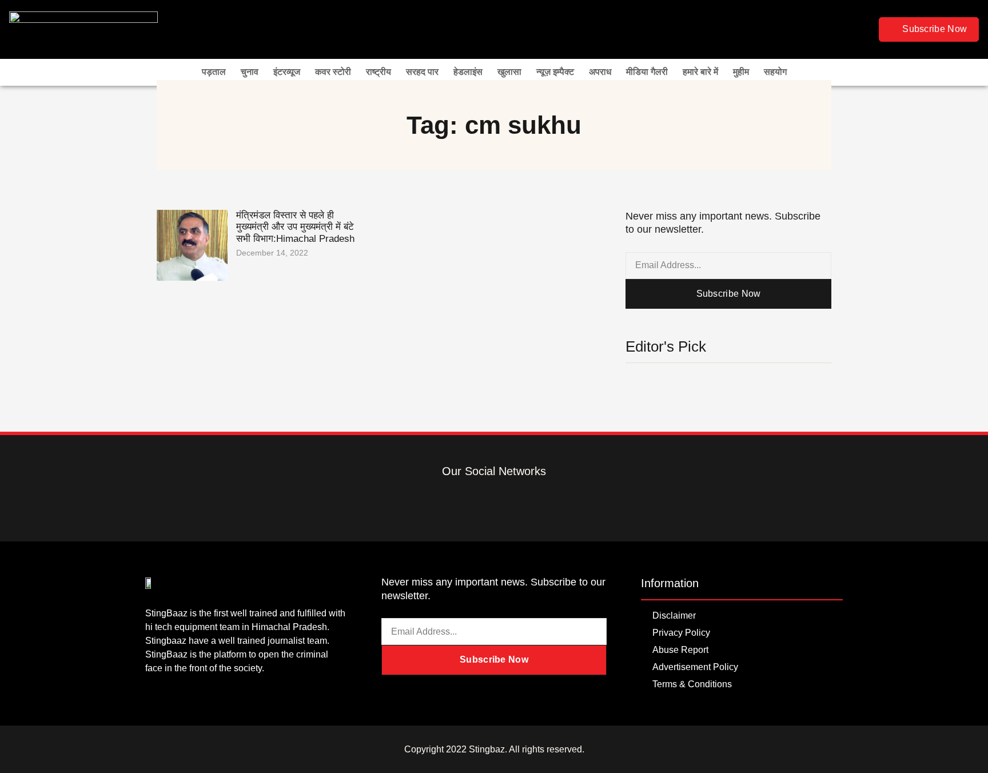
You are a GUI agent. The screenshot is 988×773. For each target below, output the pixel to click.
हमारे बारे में (700, 72)
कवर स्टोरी (333, 72)
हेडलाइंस (468, 72)
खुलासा (509, 72)
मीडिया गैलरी (647, 72)
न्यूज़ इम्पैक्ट (555, 72)
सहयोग (775, 72)
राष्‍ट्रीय (378, 72)
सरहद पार (422, 72)
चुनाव (249, 72)
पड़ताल (214, 72)
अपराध (600, 72)
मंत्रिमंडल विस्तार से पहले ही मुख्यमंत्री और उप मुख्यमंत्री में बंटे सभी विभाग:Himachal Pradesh (296, 227)
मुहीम (741, 72)
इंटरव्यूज (286, 72)
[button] (862, 29)
